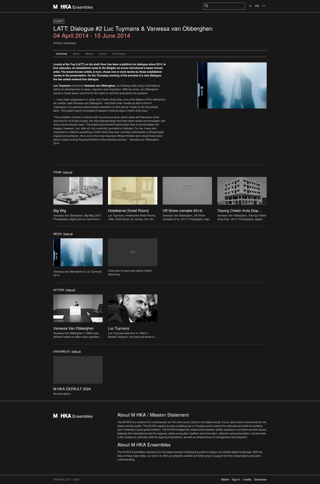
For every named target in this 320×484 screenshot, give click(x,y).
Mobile (225, 479)
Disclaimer (260, 479)
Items (76, 54)
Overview (61, 54)
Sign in (236, 479)
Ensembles (119, 54)
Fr (263, 6)
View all (67, 172)
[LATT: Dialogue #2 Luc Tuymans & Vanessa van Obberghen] (232, 85)
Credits (247, 479)
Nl (250, 6)
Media (89, 54)
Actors (102, 54)
